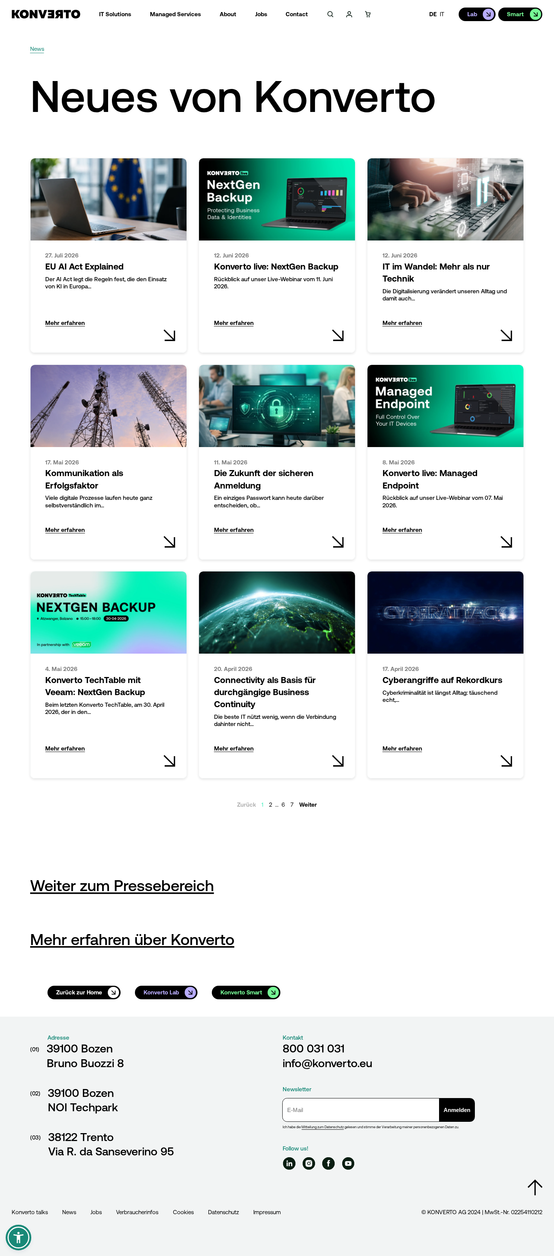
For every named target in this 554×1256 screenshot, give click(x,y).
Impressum (267, 1212)
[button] (18, 1237)
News (69, 1212)
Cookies (183, 1212)
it (442, 14)
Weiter (308, 804)
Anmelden (457, 1110)
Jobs (96, 1212)
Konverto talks (30, 1212)
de (433, 14)
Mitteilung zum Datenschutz (322, 1127)
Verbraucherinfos (137, 1212)
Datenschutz (223, 1212)
